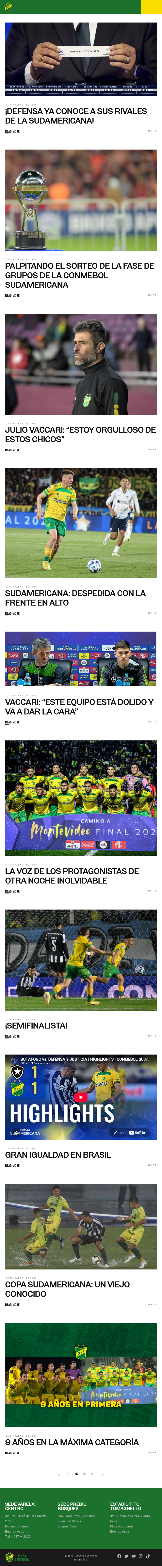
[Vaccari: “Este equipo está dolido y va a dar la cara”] (81, 659)
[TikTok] (147, 1556)
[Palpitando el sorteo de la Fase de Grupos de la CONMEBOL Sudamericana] (81, 200)
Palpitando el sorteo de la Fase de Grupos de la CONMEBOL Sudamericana (79, 275)
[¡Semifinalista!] (81, 960)
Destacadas (15, 105)
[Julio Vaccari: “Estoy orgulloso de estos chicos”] (81, 364)
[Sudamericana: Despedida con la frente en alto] (81, 523)
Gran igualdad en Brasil (58, 1155)
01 (69, 1473)
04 (92, 1473)
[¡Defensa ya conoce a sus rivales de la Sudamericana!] (81, 59)
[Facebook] (119, 1556)
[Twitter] (126, 1556)
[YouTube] (133, 1556)
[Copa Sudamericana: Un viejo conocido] (81, 1226)
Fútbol (31, 105)
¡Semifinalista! (36, 1025)
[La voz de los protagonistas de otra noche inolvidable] (81, 798)
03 (84, 1473)
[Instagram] (140, 1556)
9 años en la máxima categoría (72, 1442)
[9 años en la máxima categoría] (81, 1375)
